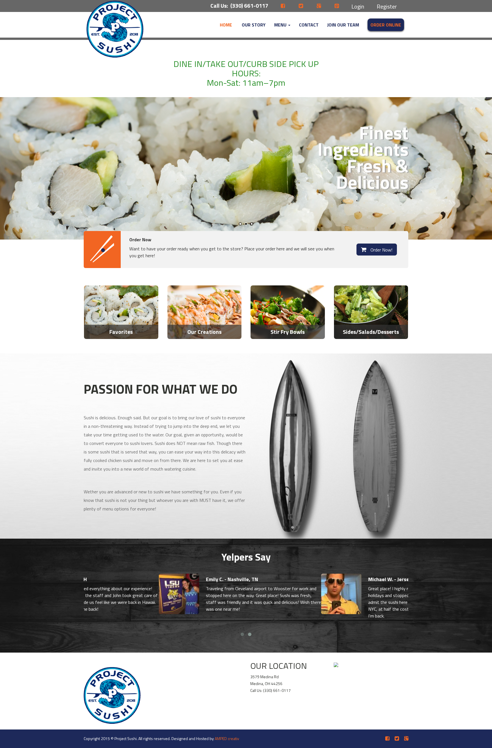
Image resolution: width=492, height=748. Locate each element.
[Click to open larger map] (360, 662)
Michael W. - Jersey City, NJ (323, 579)
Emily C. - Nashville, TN (157, 579)
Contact (309, 24)
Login (357, 6)
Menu (281, 24)
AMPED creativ (227, 738)
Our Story (253, 24)
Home (226, 24)
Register (387, 6)
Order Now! (380, 249)
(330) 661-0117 (249, 5)
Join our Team (343, 24)
